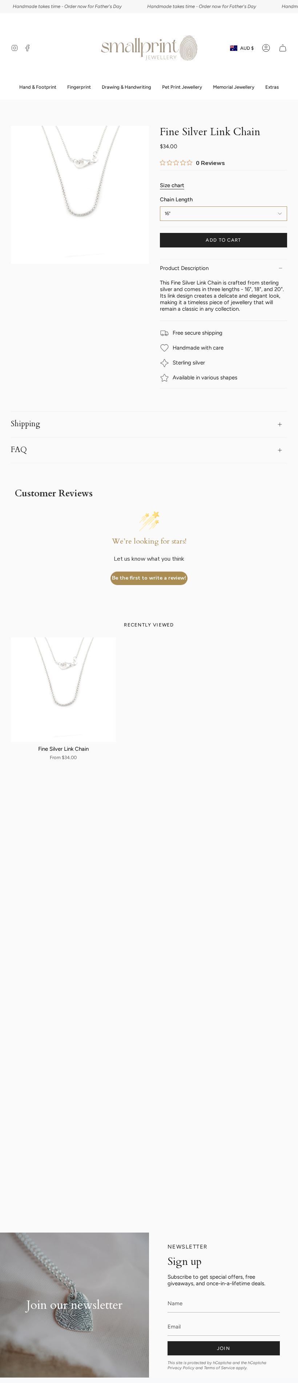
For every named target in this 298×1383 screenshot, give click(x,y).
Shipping (25, 424)
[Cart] (282, 48)
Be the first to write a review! (149, 577)
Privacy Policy (181, 1367)
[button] (79, 87)
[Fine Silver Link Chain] (63, 689)
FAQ (19, 450)
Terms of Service (219, 1367)
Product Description (184, 268)
